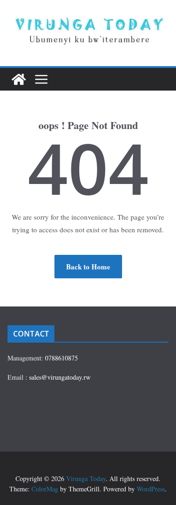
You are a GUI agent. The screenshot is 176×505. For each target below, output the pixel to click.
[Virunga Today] (19, 79)
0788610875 (61, 357)
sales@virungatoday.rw (60, 377)
